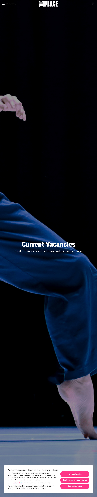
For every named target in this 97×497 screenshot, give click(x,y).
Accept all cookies (75, 474)
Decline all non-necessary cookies (75, 480)
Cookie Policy (18, 483)
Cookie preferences (75, 486)
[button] (93, 3)
